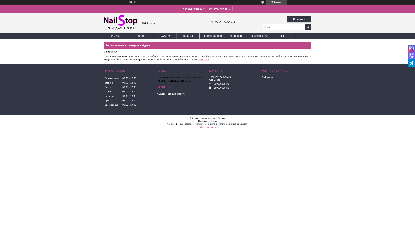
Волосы (188, 36)
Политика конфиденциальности (233, 124)
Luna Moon (203, 59)
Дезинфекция (259, 36)
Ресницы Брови (212, 36)
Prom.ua (221, 118)
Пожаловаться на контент (205, 124)
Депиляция (236, 36)
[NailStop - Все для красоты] (122, 30)
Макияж (165, 36)
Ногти (140, 36)
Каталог (115, 36)
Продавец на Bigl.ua (207, 121)
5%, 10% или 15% (219, 8)
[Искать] (308, 27)
